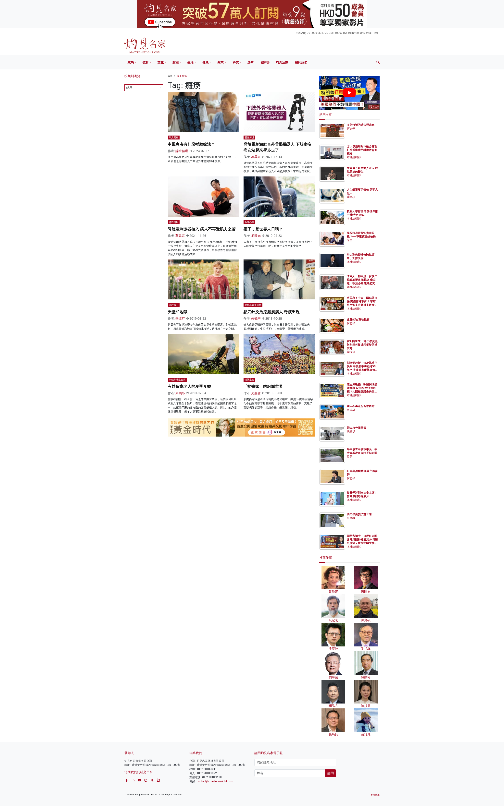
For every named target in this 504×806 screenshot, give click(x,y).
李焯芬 (180, 318)
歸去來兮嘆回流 (356, 427)
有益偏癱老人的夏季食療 (189, 386)
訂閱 (330, 773)
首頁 (170, 76)
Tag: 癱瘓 (182, 76)
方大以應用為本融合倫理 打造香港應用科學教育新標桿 (362, 150)
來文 (349, 240)
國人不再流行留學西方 (360, 406)
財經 (175, 62)
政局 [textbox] (129, 87)
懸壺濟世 (249, 137)
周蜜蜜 (256, 393)
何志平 (351, 128)
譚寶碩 (351, 196)
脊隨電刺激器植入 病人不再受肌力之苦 (202, 229)
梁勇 (349, 456)
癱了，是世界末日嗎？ (263, 229)
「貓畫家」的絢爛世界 (263, 386)
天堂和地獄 (177, 311)
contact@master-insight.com (215, 781)
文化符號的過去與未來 (360, 124)
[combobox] (143, 87)
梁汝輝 (351, 352)
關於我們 (301, 62)
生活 (190, 62)
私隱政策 (375, 794)
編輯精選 (181, 151)
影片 (250, 62)
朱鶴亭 (256, 318)
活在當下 (173, 305)
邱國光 (256, 236)
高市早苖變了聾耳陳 (359, 514)
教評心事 (249, 222)
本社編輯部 (354, 157)
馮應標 (351, 431)
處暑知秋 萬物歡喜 (358, 319)
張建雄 (351, 409)
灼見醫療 (173, 137)
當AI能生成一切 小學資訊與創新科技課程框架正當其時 (362, 345)
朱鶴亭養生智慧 (253, 305)
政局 (131, 62)
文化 (161, 62)
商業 (220, 62)
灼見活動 (282, 62)
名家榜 (265, 62)
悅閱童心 (249, 379)
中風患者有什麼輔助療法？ (191, 144)
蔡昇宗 (256, 157)
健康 (205, 62)
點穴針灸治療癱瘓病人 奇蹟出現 (272, 311)
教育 (146, 62)
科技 (236, 62)
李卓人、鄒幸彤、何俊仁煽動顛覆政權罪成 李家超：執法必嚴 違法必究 (362, 280)
